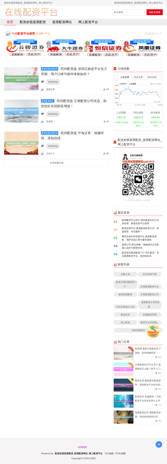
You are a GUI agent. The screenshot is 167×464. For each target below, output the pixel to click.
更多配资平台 (151, 33)
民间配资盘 (53, 81)
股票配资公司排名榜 (150, 304)
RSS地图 (109, 453)
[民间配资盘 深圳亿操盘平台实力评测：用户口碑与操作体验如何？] (21, 78)
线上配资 (125, 322)
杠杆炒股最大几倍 (125, 306)
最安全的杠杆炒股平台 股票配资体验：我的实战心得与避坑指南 (139, 238)
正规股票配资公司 (150, 294)
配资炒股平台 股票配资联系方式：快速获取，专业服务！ (140, 230)
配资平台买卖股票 (150, 322)
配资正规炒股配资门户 (126, 284)
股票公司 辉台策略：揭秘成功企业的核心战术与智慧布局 (140, 246)
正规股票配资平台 (150, 286)
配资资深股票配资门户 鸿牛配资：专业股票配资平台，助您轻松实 (140, 254)
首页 (10, 22)
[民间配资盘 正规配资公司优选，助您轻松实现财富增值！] (21, 110)
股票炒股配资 (125, 294)
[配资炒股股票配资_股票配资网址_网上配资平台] (31, 12)
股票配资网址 (62, 22)
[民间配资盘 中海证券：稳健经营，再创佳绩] (21, 142)
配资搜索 (155, 12)
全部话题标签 (138, 330)
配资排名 (125, 314)
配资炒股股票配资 (33, 22)
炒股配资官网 (150, 314)
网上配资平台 (88, 22)
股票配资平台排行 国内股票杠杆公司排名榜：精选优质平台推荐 (140, 221)
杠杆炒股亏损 (150, 274)
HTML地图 (120, 453)
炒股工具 (125, 274)
